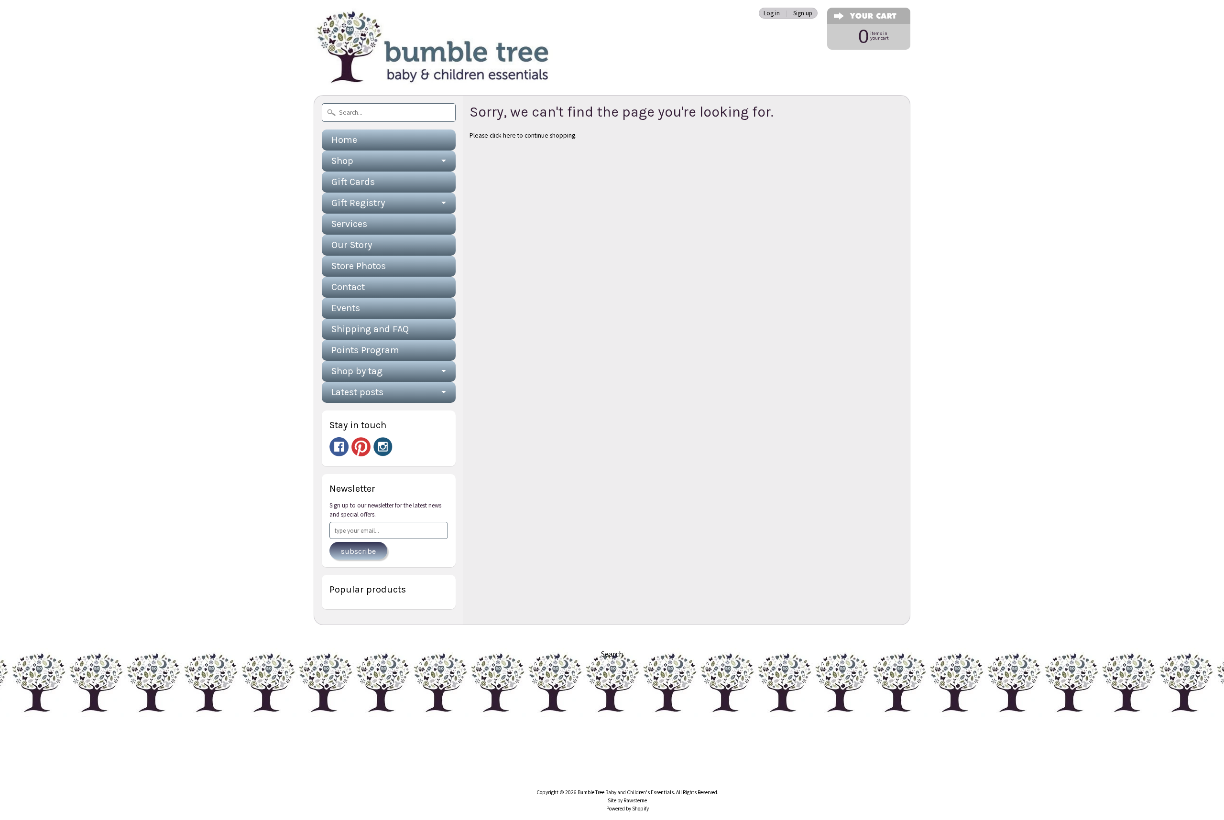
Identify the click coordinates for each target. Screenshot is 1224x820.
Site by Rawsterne (627, 800)
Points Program (365, 350)
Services (349, 223)
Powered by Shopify (627, 808)
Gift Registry (358, 202)
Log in (772, 13)
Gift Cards (353, 181)
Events (345, 307)
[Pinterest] (361, 446)
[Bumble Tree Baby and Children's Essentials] (433, 74)
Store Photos (358, 265)
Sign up (802, 13)
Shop (342, 160)
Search (612, 653)
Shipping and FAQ (370, 329)
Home (344, 139)
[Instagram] (383, 446)
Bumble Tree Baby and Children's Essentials (626, 792)
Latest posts (357, 392)
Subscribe (358, 551)
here (509, 135)
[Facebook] (339, 446)
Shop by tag (356, 371)
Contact (348, 286)
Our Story (351, 244)
